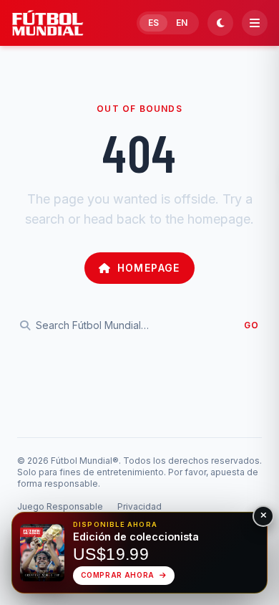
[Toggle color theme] (220, 23)
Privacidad (139, 506)
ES (153, 22)
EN (181, 22)
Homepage (148, 268)
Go (251, 325)
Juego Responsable (60, 506)
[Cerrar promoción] (263, 516)
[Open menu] (255, 23)
